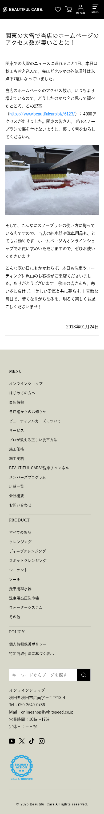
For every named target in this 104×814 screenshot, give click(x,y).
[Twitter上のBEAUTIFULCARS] (22, 742)
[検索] (83, 675)
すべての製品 (20, 532)
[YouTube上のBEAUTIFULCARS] (12, 742)
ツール (14, 579)
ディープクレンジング (27, 551)
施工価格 (16, 449)
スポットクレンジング (27, 560)
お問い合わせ (20, 505)
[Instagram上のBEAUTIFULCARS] (42, 742)
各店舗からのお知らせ (27, 412)
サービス (16, 430)
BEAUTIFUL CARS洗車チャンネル (39, 468)
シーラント (18, 570)
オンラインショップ (26, 383)
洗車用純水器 (20, 589)
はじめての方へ (22, 393)
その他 (14, 617)
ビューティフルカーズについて (35, 421)
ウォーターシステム (25, 607)
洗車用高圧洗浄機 (24, 598)
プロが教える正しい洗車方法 (33, 440)
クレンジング (20, 542)
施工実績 (16, 458)
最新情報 (16, 402)
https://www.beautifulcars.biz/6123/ (42, 114)
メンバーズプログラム (27, 477)
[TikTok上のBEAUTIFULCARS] (32, 742)
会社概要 (16, 496)
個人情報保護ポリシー (27, 644)
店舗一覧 (16, 486)
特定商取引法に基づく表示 (31, 653)
